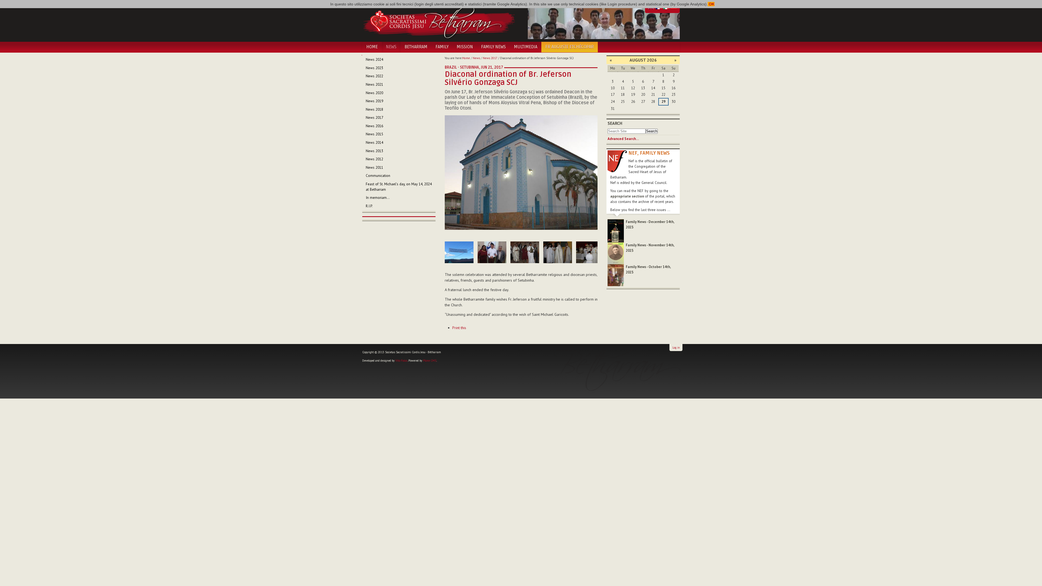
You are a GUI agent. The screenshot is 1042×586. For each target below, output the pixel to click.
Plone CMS (429, 360)
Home (372, 47)
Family (442, 47)
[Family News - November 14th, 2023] (616, 253)
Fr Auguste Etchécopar (569, 47)
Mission (465, 47)
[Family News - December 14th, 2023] (616, 230)
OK (711, 4)
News (391, 47)
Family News (493, 47)
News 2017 (490, 58)
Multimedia (525, 47)
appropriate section (627, 196)
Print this (459, 327)
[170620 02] (459, 252)
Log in (676, 347)
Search (615, 123)
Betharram (416, 47)
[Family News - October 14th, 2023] (616, 275)
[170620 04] (524, 252)
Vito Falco (401, 360)
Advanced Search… (623, 138)
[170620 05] (557, 252)
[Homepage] (439, 21)
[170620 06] (590, 252)
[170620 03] (492, 252)
